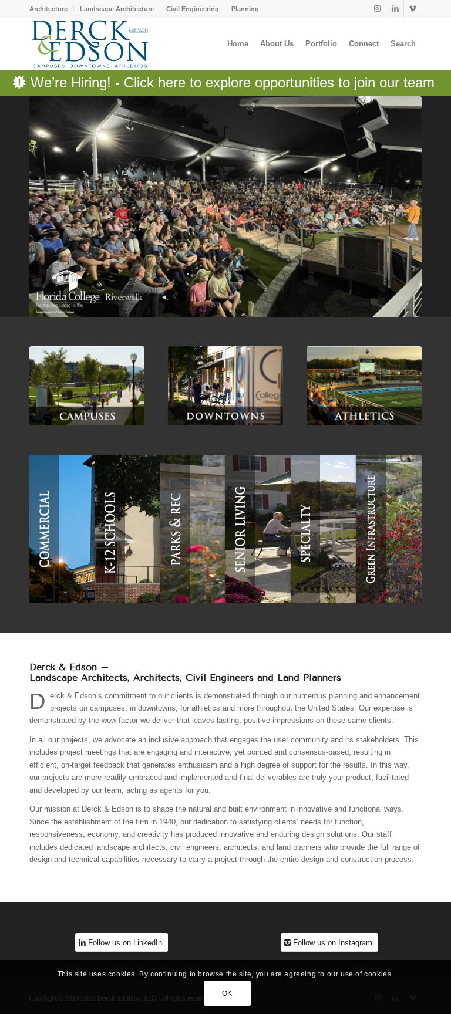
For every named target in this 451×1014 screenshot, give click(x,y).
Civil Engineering (192, 8)
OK (227, 993)
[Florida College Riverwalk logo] (225, 206)
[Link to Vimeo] (413, 9)
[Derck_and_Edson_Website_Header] (89, 44)
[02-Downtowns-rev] (225, 385)
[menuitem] (51, 9)
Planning (245, 8)
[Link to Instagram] (377, 9)
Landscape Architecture (117, 8)
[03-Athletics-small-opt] (364, 385)
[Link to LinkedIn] (394, 9)
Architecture (48, 8)
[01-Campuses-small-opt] (86, 385)
